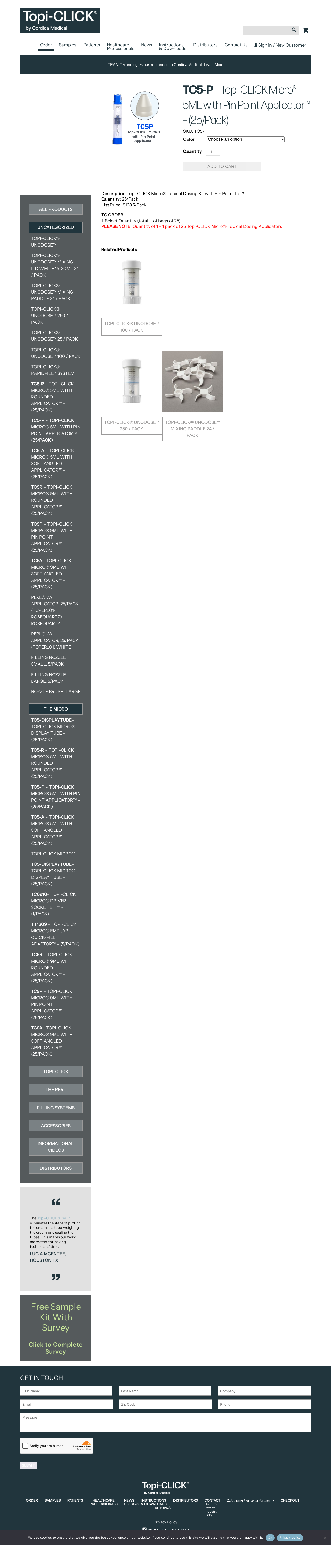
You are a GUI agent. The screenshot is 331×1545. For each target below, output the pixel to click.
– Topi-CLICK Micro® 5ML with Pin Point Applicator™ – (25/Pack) (55, 430)
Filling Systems (56, 1107)
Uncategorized (55, 227)
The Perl (55, 1089)
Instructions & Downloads (172, 46)
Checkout (290, 1500)
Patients (91, 45)
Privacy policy (290, 1537)
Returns (163, 1508)
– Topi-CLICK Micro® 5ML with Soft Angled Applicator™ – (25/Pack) (52, 463)
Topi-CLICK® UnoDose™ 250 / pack (49, 315)
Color (189, 139)
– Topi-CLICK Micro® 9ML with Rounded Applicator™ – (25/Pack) (51, 500)
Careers (211, 1504)
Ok (270, 1537)
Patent (210, 1508)
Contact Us (236, 45)
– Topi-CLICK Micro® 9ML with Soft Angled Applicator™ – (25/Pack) (51, 574)
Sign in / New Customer (281, 45)
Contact (212, 1500)
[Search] (294, 30)
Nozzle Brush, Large (55, 691)
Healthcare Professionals (120, 46)
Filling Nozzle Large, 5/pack (48, 678)
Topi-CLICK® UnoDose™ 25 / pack (54, 336)
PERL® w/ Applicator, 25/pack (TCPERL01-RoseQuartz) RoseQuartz (55, 610)
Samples (67, 45)
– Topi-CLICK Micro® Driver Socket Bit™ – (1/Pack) (53, 904)
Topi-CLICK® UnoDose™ (45, 242)
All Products (55, 209)
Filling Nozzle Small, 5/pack (48, 661)
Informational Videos (56, 1147)
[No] (325, 1537)
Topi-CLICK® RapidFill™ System (53, 370)
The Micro (56, 709)
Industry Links (211, 1513)
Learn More (213, 64)
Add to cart (222, 166)
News (146, 45)
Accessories (56, 1125)
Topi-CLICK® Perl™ (54, 1218)
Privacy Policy (165, 1522)
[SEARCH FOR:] (271, 33)
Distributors (205, 45)
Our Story (131, 1504)
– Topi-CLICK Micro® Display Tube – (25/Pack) (53, 729)
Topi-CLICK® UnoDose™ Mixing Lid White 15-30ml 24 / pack (55, 265)
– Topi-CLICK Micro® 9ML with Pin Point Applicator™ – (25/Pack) (51, 537)
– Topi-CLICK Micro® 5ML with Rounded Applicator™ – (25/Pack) (52, 397)
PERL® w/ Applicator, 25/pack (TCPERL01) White (55, 640)
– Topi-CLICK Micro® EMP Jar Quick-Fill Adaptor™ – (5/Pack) (55, 934)
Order (46, 45)
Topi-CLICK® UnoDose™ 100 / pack (55, 353)
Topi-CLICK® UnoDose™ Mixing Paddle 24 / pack (52, 292)
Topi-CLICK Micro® (53, 853)
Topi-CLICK (56, 1071)
